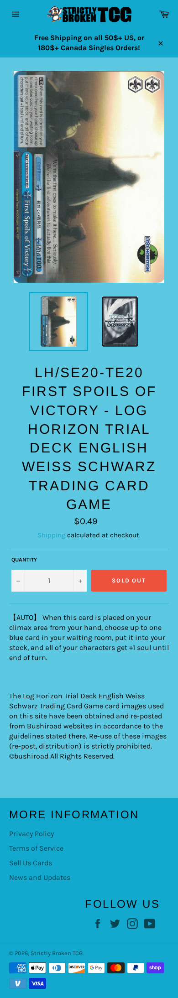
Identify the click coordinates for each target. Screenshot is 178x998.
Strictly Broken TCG (57, 953)
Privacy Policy (31, 833)
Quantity (24, 559)
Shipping (51, 535)
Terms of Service (36, 848)
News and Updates (39, 877)
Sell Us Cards (30, 862)
